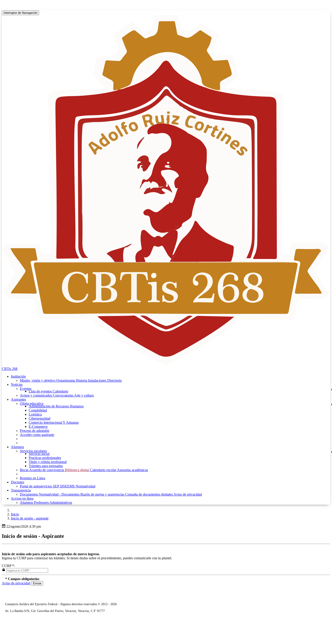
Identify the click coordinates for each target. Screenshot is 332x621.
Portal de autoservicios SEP (40, 486)
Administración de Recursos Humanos (56, 406)
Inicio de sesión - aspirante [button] (30, 518)
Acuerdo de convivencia (47, 470)
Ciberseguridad (39, 418)
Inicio (15, 514)
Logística (35, 414)
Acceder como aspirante (37, 435)
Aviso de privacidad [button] (16, 583)
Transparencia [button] (21, 490)
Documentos (29, 494)
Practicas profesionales (45, 458)
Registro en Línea (32, 478)
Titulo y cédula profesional (48, 462)
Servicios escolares (33, 451)
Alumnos (27, 502)
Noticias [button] (17, 384)
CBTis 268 (9, 369)
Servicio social (39, 454)
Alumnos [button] (17, 447)
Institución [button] (18, 376)
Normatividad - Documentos (59, 494)
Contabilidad (38, 410)
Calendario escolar (103, 470)
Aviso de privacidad (187, 494)
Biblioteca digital (77, 470)
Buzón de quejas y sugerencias (102, 494)
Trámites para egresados (46, 466)
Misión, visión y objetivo (38, 380)
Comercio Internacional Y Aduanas (54, 422)
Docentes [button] (17, 482)
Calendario (60, 391)
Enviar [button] (37, 583)
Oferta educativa (31, 403)
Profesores (41, 502)
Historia (82, 380)
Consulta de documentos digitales (149, 494)
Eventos (25, 388)
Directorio (114, 380)
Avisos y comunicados (36, 395)
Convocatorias (63, 395)
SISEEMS (68, 486)
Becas (24, 470)
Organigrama (66, 380)
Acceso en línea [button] (22, 498)
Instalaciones (97, 380)
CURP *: (8, 566)
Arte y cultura (84, 395)
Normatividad (85, 486)
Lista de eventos (41, 391)
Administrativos (60, 502)
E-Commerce (38, 426)
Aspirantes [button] (18, 399)
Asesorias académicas (132, 470)
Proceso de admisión (34, 431)
